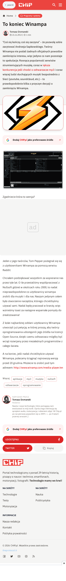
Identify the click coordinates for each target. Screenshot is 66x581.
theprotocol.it (10, 550)
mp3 (29, 379)
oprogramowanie (32, 385)
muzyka (39, 379)
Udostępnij (12, 439)
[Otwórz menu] (60, 5)
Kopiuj (50, 448)
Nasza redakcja (11, 521)
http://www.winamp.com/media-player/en (38, 367)
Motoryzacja (10, 506)
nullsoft (51, 379)
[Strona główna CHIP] (25, 5)
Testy (6, 500)
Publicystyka (43, 500)
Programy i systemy (32, 16)
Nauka (39, 494)
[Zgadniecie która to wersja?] (33, 169)
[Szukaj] (54, 5)
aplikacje (17, 379)
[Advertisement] (33, 573)
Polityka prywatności (15, 533)
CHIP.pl (14, 545)
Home (10, 15)
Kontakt (7, 527)
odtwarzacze (12, 385)
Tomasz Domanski (19, 32)
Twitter (9, 448)
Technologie (10, 494)
